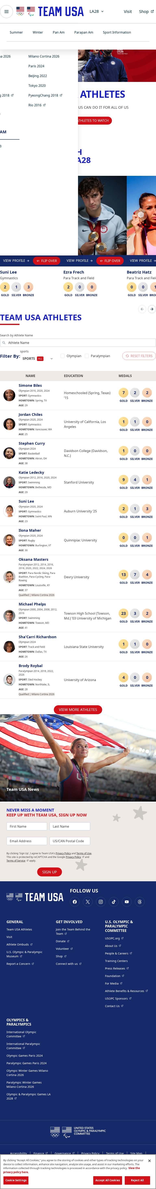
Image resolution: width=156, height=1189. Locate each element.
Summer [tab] (16, 32)
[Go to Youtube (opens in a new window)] (127, 902)
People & (118, 953)
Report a (20, 964)
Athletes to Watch (93, 120)
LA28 (94, 11)
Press (117, 968)
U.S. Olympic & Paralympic (28, 954)
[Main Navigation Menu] (6, 11)
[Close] (149, 1160)
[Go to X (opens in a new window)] (88, 902)
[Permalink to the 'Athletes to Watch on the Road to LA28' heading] (93, 159)
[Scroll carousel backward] (142, 309)
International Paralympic (28, 1046)
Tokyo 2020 (37, 85)
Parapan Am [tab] (83, 32)
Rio (38, 105)
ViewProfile (14, 262)
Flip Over (49, 261)
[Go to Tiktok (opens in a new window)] (114, 902)
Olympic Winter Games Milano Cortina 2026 (27, 1073)
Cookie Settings (15, 1180)
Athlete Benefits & (126, 991)
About (113, 946)
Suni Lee (26, 501)
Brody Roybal (30, 666)
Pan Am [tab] (59, 32)
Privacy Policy (63, 853)
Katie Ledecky (31, 472)
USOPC (118, 998)
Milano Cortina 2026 (43, 56)
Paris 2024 (36, 66)
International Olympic (28, 1034)
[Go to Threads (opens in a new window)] (140, 902)
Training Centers (116, 961)
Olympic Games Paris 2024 (24, 1055)
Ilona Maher (30, 530)
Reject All (137, 1180)
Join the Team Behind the (75, 931)
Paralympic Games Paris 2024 (26, 1063)
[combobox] (38, 359)
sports (24, 351)
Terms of (17, 860)
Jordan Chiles (30, 414)
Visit (128, 11)
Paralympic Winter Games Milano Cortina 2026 (24, 1084)
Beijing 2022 (37, 76)
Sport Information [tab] (117, 32)
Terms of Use (83, 853)
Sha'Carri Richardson (37, 637)
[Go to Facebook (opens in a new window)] (75, 902)
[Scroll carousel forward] (152, 309)
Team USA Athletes (19, 929)
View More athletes (78, 709)
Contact (114, 1006)
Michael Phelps (32, 604)
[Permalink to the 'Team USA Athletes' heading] (84, 317)
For (113, 983)
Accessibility (18, 1153)
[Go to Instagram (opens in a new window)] (101, 902)
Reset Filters (142, 356)
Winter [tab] (38, 32)
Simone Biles (30, 385)
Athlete (19, 944)
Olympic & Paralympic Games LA (28, 1096)
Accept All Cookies (107, 1180)
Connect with (68, 964)
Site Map (136, 1153)
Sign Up (49, 871)
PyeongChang (46, 95)
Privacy (75, 857)
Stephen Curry (32, 443)
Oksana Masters (33, 559)
